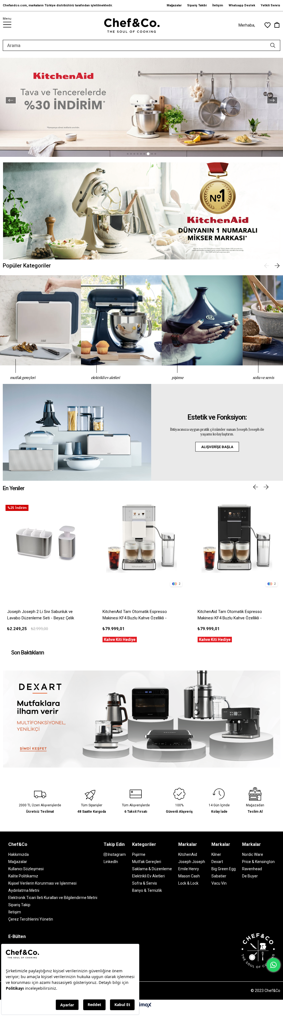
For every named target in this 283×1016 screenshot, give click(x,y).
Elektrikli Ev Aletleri (148, 876)
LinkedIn (111, 861)
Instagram (116, 854)
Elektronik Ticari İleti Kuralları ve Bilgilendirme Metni (52, 897)
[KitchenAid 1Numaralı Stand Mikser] (141, 210)
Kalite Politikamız (23, 876)
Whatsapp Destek (242, 5)
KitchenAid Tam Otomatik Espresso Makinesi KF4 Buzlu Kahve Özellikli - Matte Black (230, 615)
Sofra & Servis (144, 883)
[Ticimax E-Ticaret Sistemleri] (141, 1005)
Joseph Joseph (191, 861)
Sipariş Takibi (197, 5)
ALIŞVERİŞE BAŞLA (217, 447)
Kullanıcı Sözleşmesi (26, 869)
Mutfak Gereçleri (146, 861)
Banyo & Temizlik (147, 890)
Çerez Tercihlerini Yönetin (30, 919)
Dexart (217, 861)
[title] (141, 719)
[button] (128, 154)
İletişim (217, 5)
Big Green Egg (223, 869)
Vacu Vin (219, 883)
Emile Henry (188, 869)
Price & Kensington (258, 861)
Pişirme (138, 854)
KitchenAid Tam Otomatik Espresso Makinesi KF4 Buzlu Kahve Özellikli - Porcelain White (135, 615)
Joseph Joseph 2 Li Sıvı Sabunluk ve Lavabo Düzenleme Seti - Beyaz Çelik (40, 614)
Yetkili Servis (270, 5)
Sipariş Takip (19, 905)
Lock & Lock (188, 883)
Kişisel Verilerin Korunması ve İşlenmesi (42, 883)
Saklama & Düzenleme (152, 869)
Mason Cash (189, 876)
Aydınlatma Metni (23, 890)
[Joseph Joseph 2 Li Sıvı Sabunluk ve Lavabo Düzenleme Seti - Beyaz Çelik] (46, 545)
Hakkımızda (18, 854)
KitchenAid (187, 854)
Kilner (216, 854)
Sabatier (218, 876)
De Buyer (250, 876)
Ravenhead (252, 869)
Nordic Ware (252, 854)
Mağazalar (174, 5)
